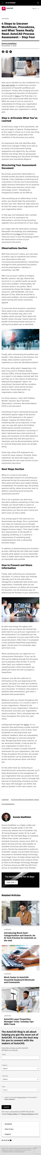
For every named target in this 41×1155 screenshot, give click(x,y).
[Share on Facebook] (3, 52)
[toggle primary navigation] (4, 3)
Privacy (4, 1148)
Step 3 (17, 96)
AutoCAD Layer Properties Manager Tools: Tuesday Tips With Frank (19, 1022)
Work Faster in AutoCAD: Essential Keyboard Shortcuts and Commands (19, 980)
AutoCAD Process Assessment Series (25, 800)
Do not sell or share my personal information (19, 1148)
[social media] (7, 1140)
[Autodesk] (11, 3)
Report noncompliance (15, 1150)
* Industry (4, 1065)
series (26, 724)
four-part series (8, 85)
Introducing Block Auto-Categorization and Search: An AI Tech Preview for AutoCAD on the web (20, 937)
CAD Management (8, 804)
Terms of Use (21, 1097)
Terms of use (26, 1150)
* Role (3, 1087)
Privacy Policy (12, 1114)
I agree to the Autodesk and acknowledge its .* (20, 1099)
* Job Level (5, 1076)
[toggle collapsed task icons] (34, 3)
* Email (4, 1054)
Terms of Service (27, 1114)
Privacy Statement (9, 1099)
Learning (5, 800)
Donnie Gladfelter (9, 43)
